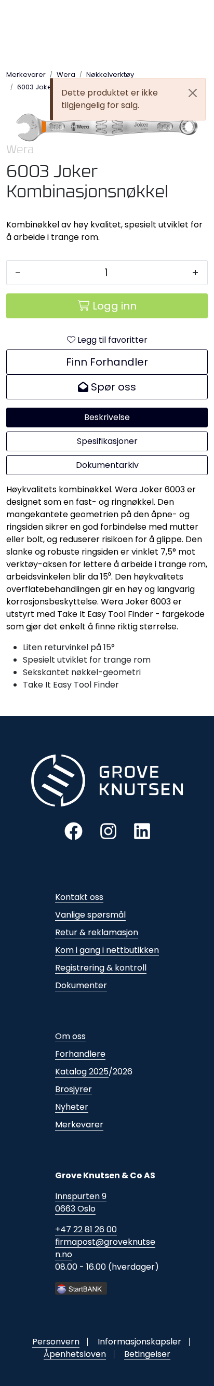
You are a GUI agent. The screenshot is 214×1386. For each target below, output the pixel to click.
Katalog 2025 (82, 1072)
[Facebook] (73, 831)
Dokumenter (81, 985)
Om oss (70, 1036)
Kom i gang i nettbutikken (107, 950)
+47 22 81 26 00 (86, 1229)
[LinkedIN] (142, 831)
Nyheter (71, 1107)
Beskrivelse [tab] (107, 417)
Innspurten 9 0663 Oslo (80, 1202)
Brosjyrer (73, 1089)
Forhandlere (80, 1054)
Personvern (55, 1342)
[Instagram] (108, 831)
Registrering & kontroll (100, 968)
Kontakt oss (79, 897)
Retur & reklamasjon (96, 932)
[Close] (192, 92)
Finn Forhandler (107, 362)
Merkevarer (79, 1125)
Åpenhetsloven (75, 1354)
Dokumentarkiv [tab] (107, 465)
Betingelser (147, 1354)
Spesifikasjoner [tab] (107, 441)
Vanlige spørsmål (90, 915)
